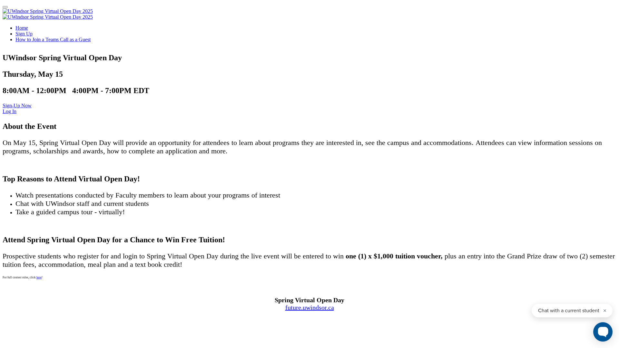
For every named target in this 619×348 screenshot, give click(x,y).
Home (21, 28)
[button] (17, 105)
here (39, 277)
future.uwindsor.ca (309, 307)
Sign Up (24, 33)
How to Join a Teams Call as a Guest (53, 39)
